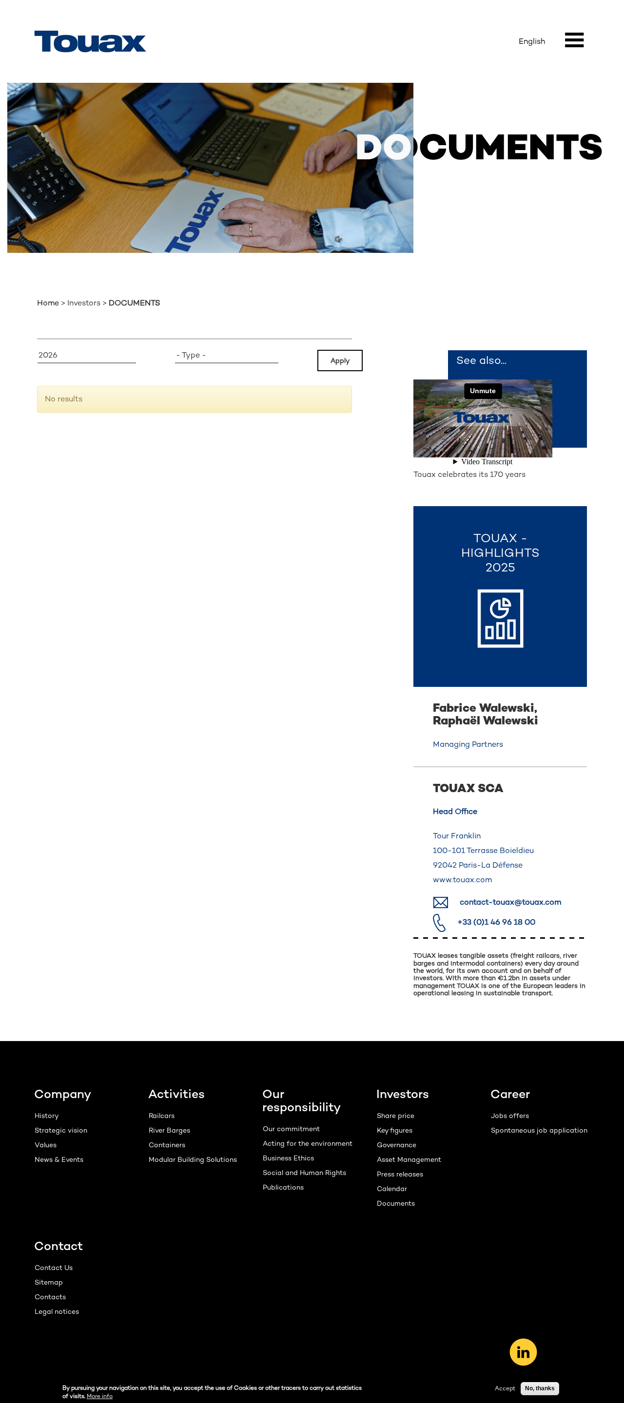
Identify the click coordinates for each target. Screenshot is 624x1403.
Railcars (162, 1115)
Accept (505, 1388)
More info (100, 1396)
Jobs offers (510, 1115)
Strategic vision (61, 1130)
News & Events (59, 1159)
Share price (395, 1115)
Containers (167, 1144)
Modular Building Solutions (193, 1159)
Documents (396, 1203)
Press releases (400, 1174)
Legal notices (57, 1311)
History (46, 1115)
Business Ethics (288, 1158)
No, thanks (540, 1388)
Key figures (394, 1130)
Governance (396, 1144)
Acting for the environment (307, 1143)
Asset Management (409, 1159)
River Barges (169, 1130)
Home (48, 303)
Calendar (392, 1188)
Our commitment (291, 1128)
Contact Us (54, 1267)
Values (46, 1144)
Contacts (50, 1296)
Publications (283, 1187)
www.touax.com (462, 879)
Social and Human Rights (304, 1172)
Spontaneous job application (539, 1130)
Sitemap (49, 1282)
